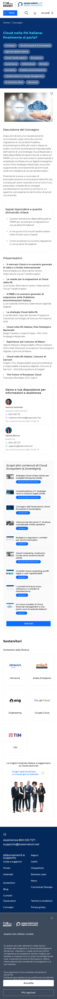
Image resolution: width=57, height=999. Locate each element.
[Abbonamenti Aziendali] (43, 773)
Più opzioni (28, 992)
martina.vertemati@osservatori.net (25, 418)
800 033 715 (14, 414)
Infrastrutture (28, 64)
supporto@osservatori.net (21, 446)
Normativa (10, 70)
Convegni (17, 22)
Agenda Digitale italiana (16, 51)
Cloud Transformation (15, 58)
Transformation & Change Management (24, 76)
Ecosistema (36, 58)
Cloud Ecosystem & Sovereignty (35, 45)
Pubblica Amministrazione (32, 70)
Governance (11, 64)
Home (6, 22)
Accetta (29, 983)
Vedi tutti (28, 623)
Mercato (43, 64)
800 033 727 (15, 442)
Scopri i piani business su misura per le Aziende (25, 773)
